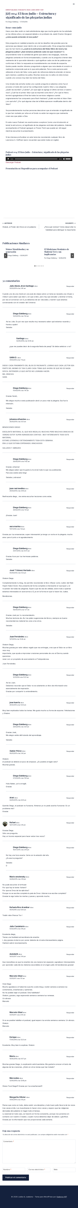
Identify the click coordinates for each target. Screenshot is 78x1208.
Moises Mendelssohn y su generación (17, 250)
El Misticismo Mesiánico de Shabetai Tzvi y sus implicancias (56, 252)
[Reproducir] (8, 159)
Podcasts (22, 10)
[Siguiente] (72, 255)
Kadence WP (62, 1197)
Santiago (20, 338)
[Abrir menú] (74, 4)
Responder (70, 286)
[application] (39, 159)
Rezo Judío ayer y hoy (35, 10)
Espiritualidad (11, 10)
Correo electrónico (37, 1169)
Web (55, 1169)
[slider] (68, 159)
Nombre (7, 1169)
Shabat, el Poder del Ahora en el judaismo (19, 225)
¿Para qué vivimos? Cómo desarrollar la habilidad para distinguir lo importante (60, 226)
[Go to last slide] (5, 255)
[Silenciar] (64, 159)
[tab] (34, 265)
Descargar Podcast (13, 162)
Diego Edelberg (13, 22)
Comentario (8, 1142)
